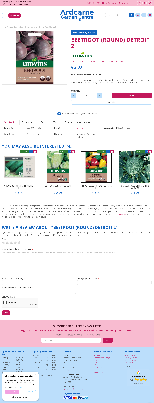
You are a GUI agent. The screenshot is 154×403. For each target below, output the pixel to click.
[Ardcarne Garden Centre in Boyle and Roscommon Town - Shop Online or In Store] (77, 15)
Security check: (8, 296)
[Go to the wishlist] (149, 15)
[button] (20, 397)
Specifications (10, 122)
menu (4, 15)
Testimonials (99, 370)
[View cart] (143, 15)
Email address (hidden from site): (17, 287)
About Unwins (83, 122)
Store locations (126, 3)
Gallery (96, 362)
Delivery (45, 122)
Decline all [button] (28, 392)
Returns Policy (130, 360)
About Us (97, 355)
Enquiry (68, 122)
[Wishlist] (149, 15)
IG (144, 3)
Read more (22, 387)
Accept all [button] (12, 392)
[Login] (137, 15)
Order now (35, 151)
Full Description (29, 122)
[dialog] (20, 386)
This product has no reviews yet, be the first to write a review (97, 61)
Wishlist (31, 151)
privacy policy (94, 335)
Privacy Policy (130, 355)
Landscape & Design (102, 358)
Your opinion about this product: (17, 249)
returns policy (120, 214)
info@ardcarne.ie (111, 3)
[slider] (11, 242)
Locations (98, 367)
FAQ (95, 365)
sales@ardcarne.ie (70, 370)
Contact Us (98, 372)
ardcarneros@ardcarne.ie (73, 389)
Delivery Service (131, 358)
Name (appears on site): (13, 278)
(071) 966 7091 (95, 3)
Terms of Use (130, 362)
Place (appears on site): (88, 278)
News (96, 360)
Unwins (80, 128)
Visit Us (56, 122)
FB (139, 3)
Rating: (6, 239)
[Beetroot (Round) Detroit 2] (34, 57)
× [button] (36, 374)
